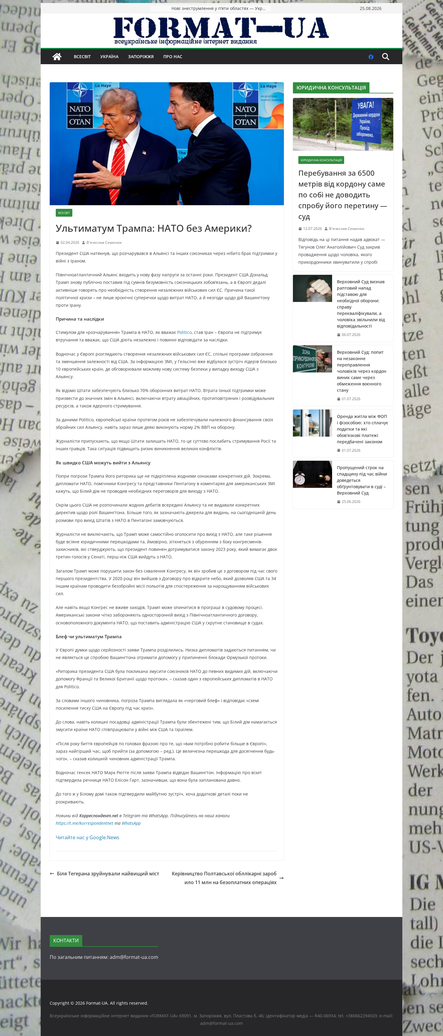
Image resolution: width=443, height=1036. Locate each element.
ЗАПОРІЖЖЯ (141, 56)
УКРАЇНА (109, 56)
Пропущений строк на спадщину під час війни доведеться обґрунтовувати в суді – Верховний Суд (362, 480)
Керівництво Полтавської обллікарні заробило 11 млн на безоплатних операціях (224, 878)
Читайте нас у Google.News (87, 837)
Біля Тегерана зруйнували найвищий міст (108, 873)
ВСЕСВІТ (82, 56)
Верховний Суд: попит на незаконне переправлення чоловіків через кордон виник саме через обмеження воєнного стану (361, 371)
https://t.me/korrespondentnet (84, 823)
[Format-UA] (57, 56)
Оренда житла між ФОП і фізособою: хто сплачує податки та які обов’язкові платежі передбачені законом (362, 428)
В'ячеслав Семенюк (104, 242)
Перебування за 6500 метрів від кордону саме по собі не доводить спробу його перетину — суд (342, 194)
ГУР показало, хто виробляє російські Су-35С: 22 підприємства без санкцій (221, 8)
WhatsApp (131, 823)
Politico (184, 332)
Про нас (172, 56)
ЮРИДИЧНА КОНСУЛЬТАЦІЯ (321, 160)
